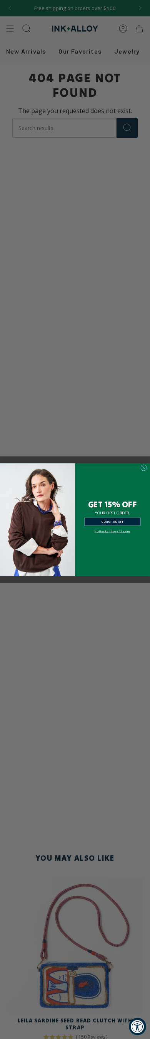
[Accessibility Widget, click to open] (137, 1026)
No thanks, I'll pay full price (112, 531)
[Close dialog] (144, 467)
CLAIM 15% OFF (112, 521)
